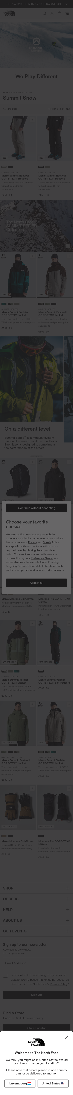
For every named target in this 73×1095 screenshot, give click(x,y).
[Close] (66, 1037)
